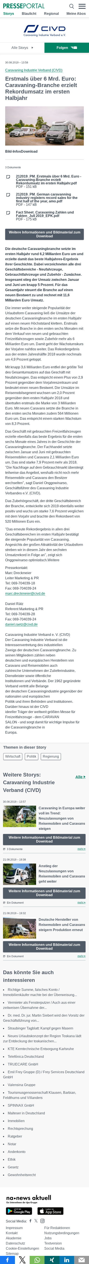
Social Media (54, 1248)
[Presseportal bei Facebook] (29, 1221)
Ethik (12, 1159)
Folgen (62, 48)
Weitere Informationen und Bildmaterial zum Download (44, 234)
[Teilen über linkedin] (66, 1260)
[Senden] (81, 1260)
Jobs (48, 1238)
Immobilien (16, 1121)
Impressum (14, 1228)
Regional (51, 13)
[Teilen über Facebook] (7, 1260)
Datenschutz (15, 1243)
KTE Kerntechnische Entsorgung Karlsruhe (41, 1049)
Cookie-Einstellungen (22, 1248)
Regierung (51, 756)
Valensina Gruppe (21, 1085)
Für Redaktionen (57, 1228)
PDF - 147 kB (47, 199)
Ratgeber (15, 1136)
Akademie (13, 1238)
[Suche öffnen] (71, 6)
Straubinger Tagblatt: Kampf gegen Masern (40, 1028)
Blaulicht (29, 13)
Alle (79, 777)
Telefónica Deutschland (26, 1056)
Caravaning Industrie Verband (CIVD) (33, 70)
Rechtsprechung (20, 1128)
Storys (8, 13)
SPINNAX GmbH (21, 1105)
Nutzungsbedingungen (61, 1233)
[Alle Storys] (44, 39)
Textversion (53, 1243)
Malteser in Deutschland (26, 1113)
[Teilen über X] (22, 1260)
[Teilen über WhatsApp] (37, 1260)
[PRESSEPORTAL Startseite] (23, 6)
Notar (12, 1144)
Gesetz (13, 1167)
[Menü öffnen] (82, 6)
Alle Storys (20, 48)
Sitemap (12, 1253)
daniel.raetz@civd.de (21, 624)
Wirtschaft (12, 756)
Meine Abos (76, 13)
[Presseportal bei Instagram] (41, 1220)
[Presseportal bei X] (35, 1221)
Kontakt (11, 1233)
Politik (31, 756)
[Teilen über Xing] (51, 1260)
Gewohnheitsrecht (22, 1175)
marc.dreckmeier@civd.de (25, 593)
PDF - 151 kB (48, 181)
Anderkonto (16, 1152)
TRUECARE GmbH (23, 1064)
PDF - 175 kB (45, 216)
